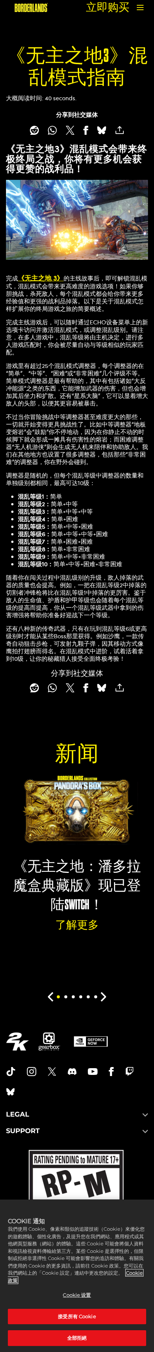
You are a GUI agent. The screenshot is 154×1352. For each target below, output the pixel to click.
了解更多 (77, 924)
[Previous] (50, 996)
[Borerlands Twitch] (130, 1071)
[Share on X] (70, 130)
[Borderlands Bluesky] (10, 1091)
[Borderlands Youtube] (93, 1071)
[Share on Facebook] (85, 130)
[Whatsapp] (52, 130)
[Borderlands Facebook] (111, 1071)
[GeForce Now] (91, 1041)
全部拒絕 (77, 1338)
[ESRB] (77, 1199)
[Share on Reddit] (34, 130)
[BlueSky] (101, 130)
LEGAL (17, 1114)
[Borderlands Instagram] (32, 1071)
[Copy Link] (119, 130)
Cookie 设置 (77, 1295)
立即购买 (107, 7)
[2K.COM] (17, 1041)
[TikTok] (11, 1071)
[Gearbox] (49, 1041)
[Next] (104, 996)
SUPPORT (23, 1131)
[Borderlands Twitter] (51, 1071)
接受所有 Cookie (77, 1316)
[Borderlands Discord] (72, 1071)
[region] (77, 1276)
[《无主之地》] (31, 7)
